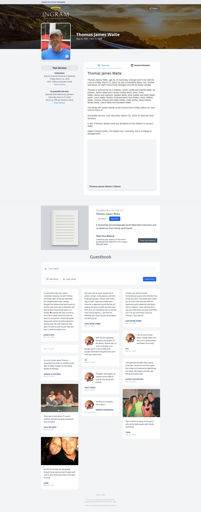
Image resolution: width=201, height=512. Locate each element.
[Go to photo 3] (61, 410)
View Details (59, 84)
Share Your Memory (147, 240)
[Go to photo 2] (59, 410)
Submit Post (149, 279)
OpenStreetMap (103, 505)
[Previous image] (43, 398)
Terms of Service (106, 502)
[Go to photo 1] (58, 410)
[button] (59, 398)
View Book (102, 219)
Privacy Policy (94, 502)
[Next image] (76, 398)
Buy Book (114, 219)
